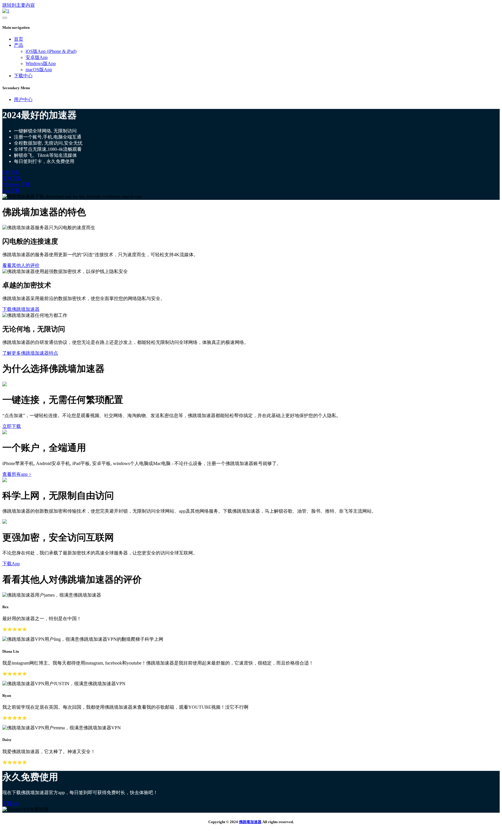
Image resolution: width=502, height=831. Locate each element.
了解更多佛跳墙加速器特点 (30, 353)
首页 (18, 39)
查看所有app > (16, 474)
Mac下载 (11, 190)
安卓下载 (11, 178)
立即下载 (11, 426)
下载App (11, 563)
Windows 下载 (16, 184)
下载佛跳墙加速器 (21, 309)
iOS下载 (10, 172)
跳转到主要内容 (18, 5)
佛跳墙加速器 (250, 822)
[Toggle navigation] (4, 18)
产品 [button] (18, 45)
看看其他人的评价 (21, 265)
